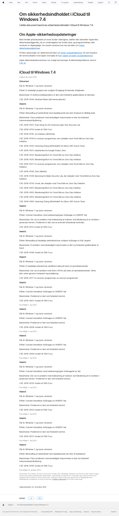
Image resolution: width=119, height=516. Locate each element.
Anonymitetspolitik (47, 512)
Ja (31, 498)
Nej (40, 498)
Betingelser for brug (61, 512)
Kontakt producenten (59, 479)
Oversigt (86, 512)
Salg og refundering (75, 512)
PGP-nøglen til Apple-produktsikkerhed (75, 56)
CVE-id (22, 63)
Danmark (113, 512)
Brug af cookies (96, 512)
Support (10, 505)
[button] (109, 2)
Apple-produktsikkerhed (71, 53)
